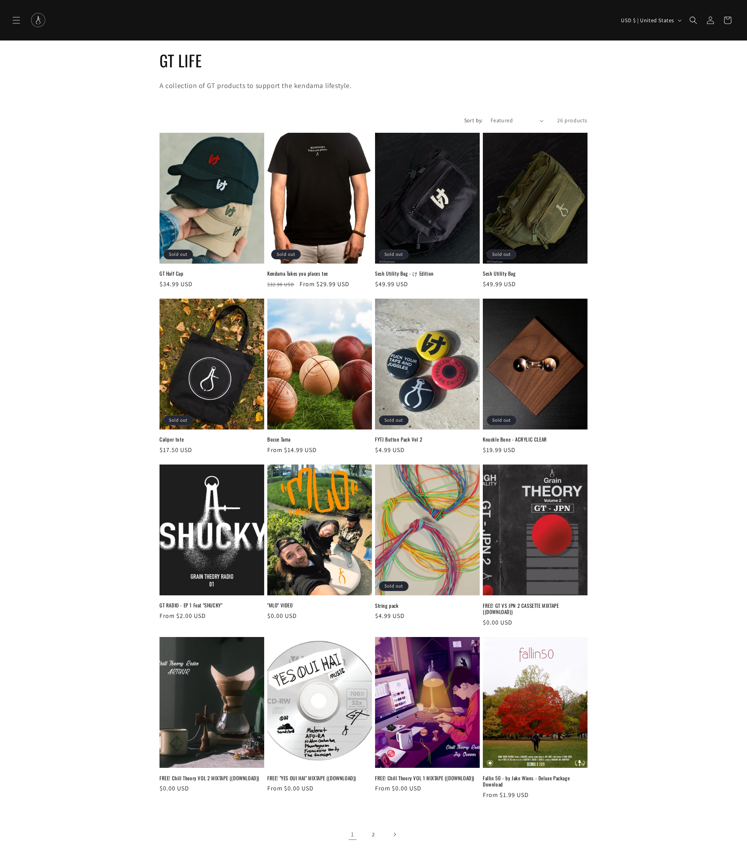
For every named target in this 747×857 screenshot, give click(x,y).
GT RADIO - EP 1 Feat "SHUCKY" (191, 605)
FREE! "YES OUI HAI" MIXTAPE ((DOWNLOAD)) (311, 778)
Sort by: (473, 120)
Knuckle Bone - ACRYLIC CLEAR (515, 439)
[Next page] (394, 834)
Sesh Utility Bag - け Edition (404, 273)
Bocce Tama (279, 439)
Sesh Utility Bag (499, 273)
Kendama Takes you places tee (297, 273)
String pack (387, 605)
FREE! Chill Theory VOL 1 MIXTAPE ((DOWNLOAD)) (424, 778)
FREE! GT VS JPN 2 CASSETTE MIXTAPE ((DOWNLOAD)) (521, 609)
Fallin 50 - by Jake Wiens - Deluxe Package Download (526, 781)
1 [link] (352, 834)
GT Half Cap (172, 273)
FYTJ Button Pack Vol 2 (398, 439)
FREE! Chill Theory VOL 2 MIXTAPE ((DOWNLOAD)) (209, 778)
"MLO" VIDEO (280, 605)
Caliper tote (172, 439)
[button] (16, 20)
